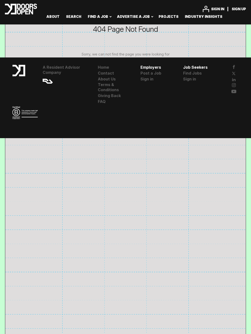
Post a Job (150, 73)
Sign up (239, 9)
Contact (106, 73)
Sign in (217, 9)
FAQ (102, 101)
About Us (107, 79)
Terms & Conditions (108, 87)
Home (103, 67)
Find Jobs (192, 73)
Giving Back (109, 95)
